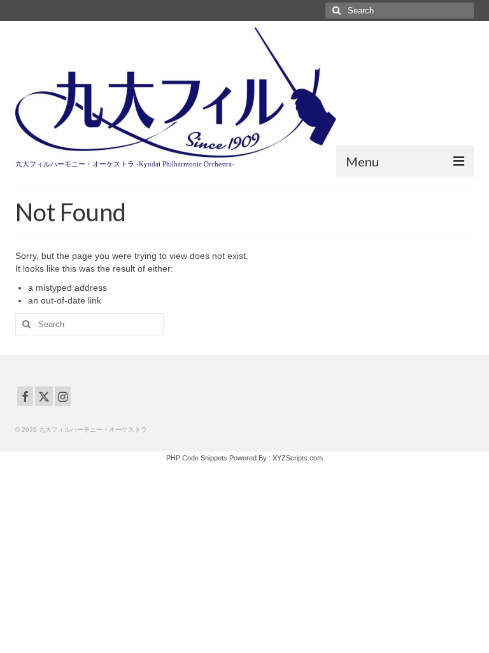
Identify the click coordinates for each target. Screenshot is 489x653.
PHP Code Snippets (196, 458)
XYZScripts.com (298, 458)
